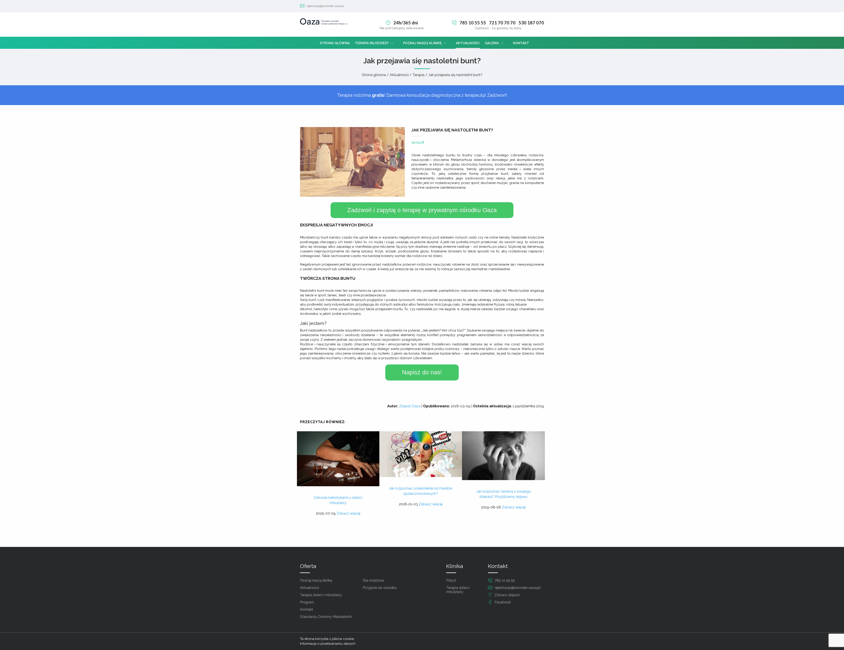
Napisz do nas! (422, 372)
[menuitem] (335, 43)
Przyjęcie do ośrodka (380, 588)
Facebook (503, 602)
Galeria (492, 43)
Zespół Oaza (409, 406)
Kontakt (521, 43)
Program (307, 602)
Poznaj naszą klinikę (422, 43)
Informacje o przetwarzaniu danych (327, 644)
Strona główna (335, 43)
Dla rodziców (373, 580)
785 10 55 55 (473, 22)
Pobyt (451, 580)
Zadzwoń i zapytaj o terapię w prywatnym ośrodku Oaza (422, 210)
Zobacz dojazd (507, 595)
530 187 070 (531, 22)
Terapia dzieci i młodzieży (321, 595)
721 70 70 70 (502, 22)
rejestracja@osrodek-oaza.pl (325, 6)
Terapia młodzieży (372, 43)
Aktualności (468, 43)
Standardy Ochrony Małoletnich (326, 617)
